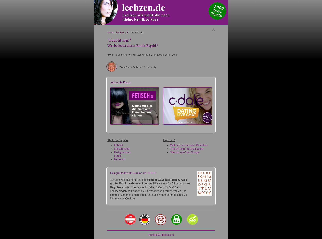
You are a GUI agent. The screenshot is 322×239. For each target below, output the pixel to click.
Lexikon (120, 32)
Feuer (117, 155)
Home (110, 32)
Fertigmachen (122, 152)
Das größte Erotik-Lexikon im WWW (133, 173)
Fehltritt (118, 145)
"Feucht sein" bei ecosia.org (186, 148)
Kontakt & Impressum (161, 234)
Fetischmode (121, 148)
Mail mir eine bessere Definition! (189, 145)
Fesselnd (119, 159)
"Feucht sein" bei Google (185, 152)
